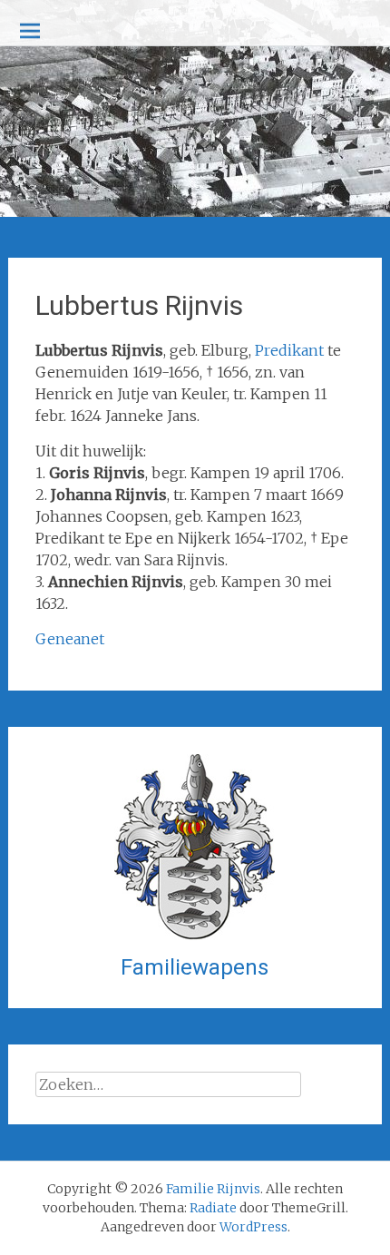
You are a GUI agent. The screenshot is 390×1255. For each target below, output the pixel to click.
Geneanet (69, 639)
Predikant (289, 350)
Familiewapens (194, 967)
